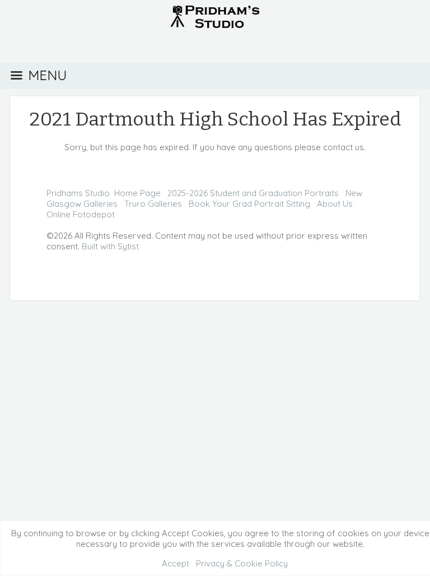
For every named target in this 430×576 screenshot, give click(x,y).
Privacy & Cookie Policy (242, 563)
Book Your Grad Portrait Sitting (249, 203)
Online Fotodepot (80, 214)
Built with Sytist (110, 246)
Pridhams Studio (78, 193)
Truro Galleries (153, 203)
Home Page (137, 193)
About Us (335, 203)
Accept (175, 563)
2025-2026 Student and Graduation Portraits (253, 193)
